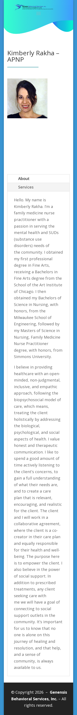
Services (26, 187)
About (24, 178)
